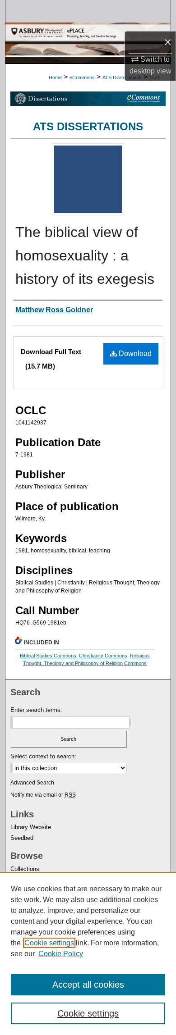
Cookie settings (49, 943)
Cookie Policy (60, 953)
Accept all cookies (88, 984)
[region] (88, 953)
